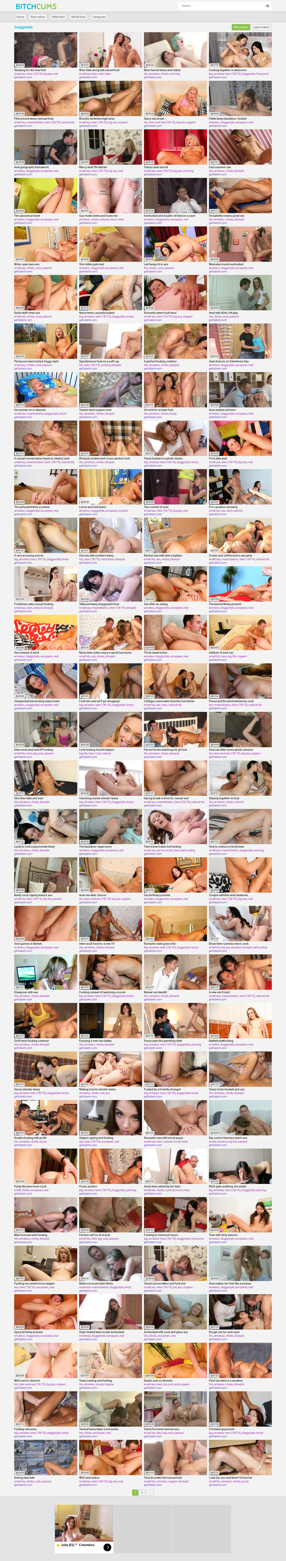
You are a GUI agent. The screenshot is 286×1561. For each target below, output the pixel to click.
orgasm (123, 122)
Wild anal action (89, 1477)
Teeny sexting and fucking (95, 1380)
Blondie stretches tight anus (97, 118)
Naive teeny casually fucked (96, 312)
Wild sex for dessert (27, 1380)
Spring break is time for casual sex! (166, 798)
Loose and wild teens (92, 507)
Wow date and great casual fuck (99, 70)
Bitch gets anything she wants (227, 1186)
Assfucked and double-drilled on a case (169, 215)
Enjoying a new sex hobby (95, 1040)
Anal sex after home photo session (231, 749)
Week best (58, 16)
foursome (262, 73)
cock (38, 268)
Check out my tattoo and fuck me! (165, 1283)
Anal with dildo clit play (223, 312)
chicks (164, 73)
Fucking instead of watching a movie (102, 992)
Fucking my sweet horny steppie (34, 1283)
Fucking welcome (25, 1429)
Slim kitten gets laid (91, 264)
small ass (20, 73)
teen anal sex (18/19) (162, 122)
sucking (105, 365)
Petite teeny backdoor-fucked (228, 118)
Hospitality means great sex (226, 215)
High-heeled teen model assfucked (101, 1332)
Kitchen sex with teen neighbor (163, 555)
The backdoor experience (95, 846)
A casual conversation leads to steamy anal (41, 458)
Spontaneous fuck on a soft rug (99, 361)
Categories (99, 16)
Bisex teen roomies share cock (228, 943)
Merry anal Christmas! (93, 167)
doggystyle (248, 73)
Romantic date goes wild (159, 943)
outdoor (123, 510)
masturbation (35, 122)
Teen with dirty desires (223, 1235)
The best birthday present (225, 604)
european (241, 122)
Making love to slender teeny (97, 1089)
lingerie (109, 1384)
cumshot (222, 1141)
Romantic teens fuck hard (160, 312)
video (107, 73)
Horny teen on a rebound (30, 409)
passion (47, 268)
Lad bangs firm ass (156, 264)
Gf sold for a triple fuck (158, 409)
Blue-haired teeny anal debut (162, 70)
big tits (232, 656)
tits (146, 73)
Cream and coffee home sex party (230, 555)
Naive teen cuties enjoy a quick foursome (105, 652)
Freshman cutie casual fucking (33, 604)
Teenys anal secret (156, 167)
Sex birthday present (157, 895)
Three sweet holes (155, 652)
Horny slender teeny (27, 1089)
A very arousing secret (28, 555)
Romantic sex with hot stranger (163, 1137)
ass (223, 510)
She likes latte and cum (28, 798)
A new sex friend (219, 992)
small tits (214, 510)
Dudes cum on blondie (158, 1380)
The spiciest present (27, 215)
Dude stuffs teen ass (27, 312)
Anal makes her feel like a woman (230, 1283)
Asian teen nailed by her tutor (162, 1186)
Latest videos (261, 27)
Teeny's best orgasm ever (95, 409)
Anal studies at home (222, 409)
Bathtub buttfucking (221, 1040)
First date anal (218, 458)
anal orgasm (182, 1384)
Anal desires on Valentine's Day (229, 361)
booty (130, 316)
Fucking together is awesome (228, 70)
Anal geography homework (31, 167)
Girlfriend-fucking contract (31, 1040)
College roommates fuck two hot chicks (169, 701)
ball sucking (188, 850)
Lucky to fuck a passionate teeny (34, 846)
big (211, 73)
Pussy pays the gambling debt (163, 1040)
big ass (48, 73)
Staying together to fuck (224, 798)
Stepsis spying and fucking (96, 1137)
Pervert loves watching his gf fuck (165, 749)
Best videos (38, 16)
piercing (259, 850)
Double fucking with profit (30, 1137)
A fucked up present (221, 1429)
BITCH (26, 6)
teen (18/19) (34, 73)
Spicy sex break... (155, 118)
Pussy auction (88, 1186)
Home (20, 16)
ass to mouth (165, 850)
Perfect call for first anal (94, 1235)
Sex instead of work (26, 652)
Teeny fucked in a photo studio (163, 458)
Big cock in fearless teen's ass (228, 1137)
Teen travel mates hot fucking (162, 846)
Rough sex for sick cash (224, 1332)
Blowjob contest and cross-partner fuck (104, 458)
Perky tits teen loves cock (30, 1186)
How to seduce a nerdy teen (226, 846)
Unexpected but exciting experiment (36, 701)
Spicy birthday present (28, 1332)
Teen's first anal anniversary (161, 1429)
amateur (154, 73)
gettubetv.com (23, 77)
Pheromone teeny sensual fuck (34, 118)
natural (104, 219)
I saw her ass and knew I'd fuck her (231, 1477)
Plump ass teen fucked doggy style (36, 361)
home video (117, 219)
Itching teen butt (24, 1477)
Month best (79, 16)
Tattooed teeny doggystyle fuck (99, 604)
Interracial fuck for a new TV (97, 943)
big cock (38, 753)
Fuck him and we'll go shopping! (99, 701)
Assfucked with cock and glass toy (166, 1332)
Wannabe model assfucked (226, 264)
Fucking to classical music (161, 1235)
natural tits (68, 122)
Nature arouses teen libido (96, 1283)
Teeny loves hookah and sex (227, 1089)
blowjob (239, 170)
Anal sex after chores (92, 895)
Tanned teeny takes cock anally (98, 1429)
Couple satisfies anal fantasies (228, 895)
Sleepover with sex (26, 992)
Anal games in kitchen (28, 943)
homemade (180, 1141)
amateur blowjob (241, 947)
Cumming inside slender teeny (98, 798)
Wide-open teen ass (26, 264)
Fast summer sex (220, 167)
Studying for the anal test (30, 70)
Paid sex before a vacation (226, 1380)
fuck (98, 753)
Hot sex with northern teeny (96, 555)
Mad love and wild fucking (30, 1235)
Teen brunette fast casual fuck (163, 1477)
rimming (175, 73)
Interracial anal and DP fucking (33, 749)
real (55, 73)
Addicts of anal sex (221, 652)
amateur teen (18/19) (227, 73)
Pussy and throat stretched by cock (231, 701)
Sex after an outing (156, 604)
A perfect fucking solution (160, 361)
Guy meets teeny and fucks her (98, 215)
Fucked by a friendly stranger (162, 1089)
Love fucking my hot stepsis (96, 749)
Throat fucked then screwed (32, 507)
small (212, 1141)
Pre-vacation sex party (223, 507)
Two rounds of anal (156, 507)
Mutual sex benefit (155, 992)
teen (94, 73)
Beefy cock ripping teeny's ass (33, 895)
